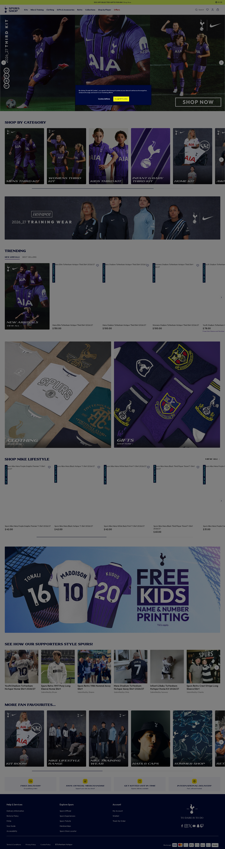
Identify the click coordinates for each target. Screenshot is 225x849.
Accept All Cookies (121, 99)
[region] (113, 95)
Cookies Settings (104, 99)
